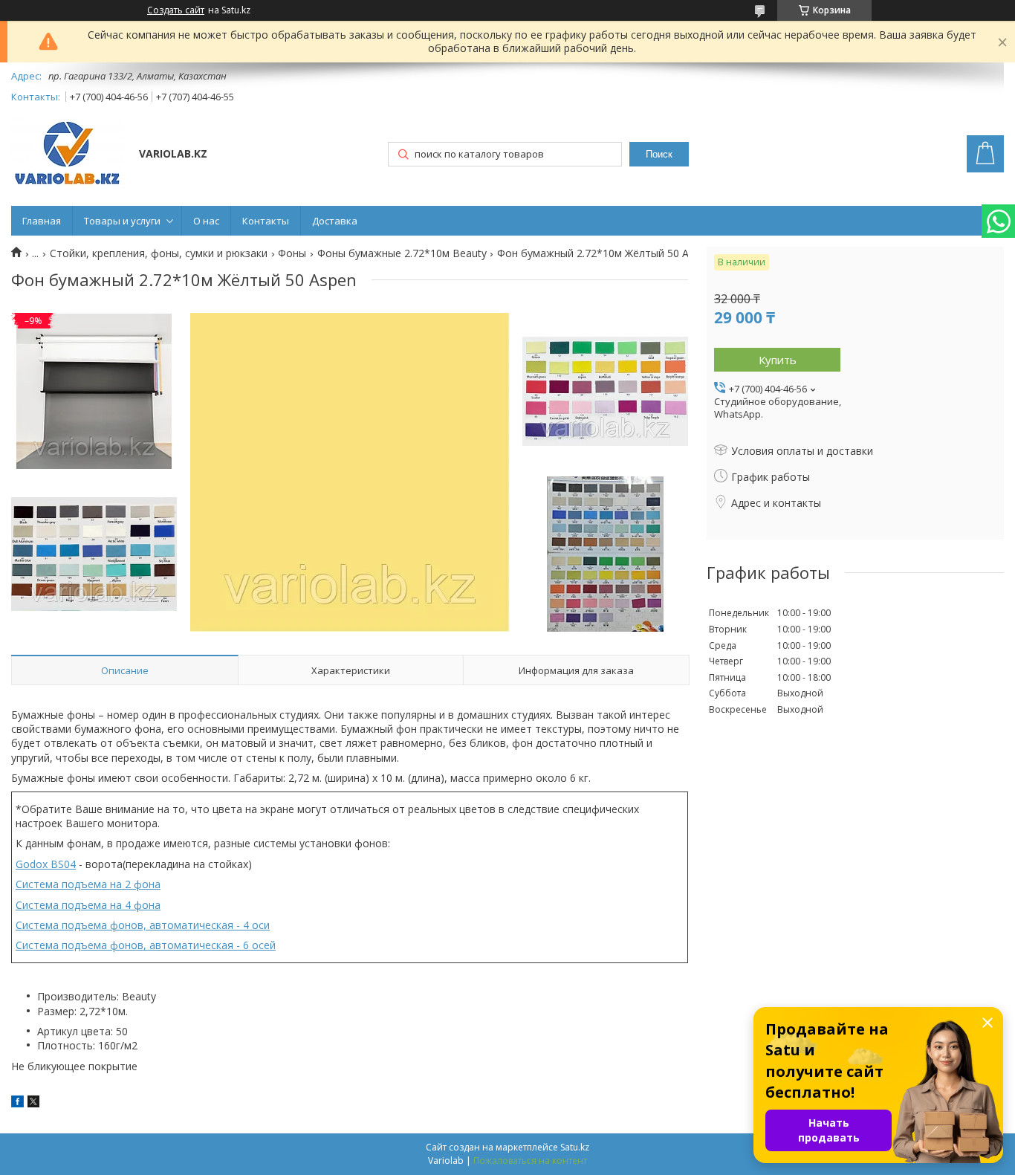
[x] (33, 1103)
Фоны (292, 253)
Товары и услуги (122, 220)
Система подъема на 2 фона (88, 884)
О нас (206, 220)
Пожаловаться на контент (530, 1160)
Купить (778, 359)
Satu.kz (574, 1147)
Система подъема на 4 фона (88, 905)
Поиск (659, 154)
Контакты (265, 220)
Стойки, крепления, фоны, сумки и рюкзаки (158, 253)
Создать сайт (175, 10)
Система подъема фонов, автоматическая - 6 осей (146, 945)
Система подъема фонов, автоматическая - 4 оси (143, 925)
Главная (41, 220)
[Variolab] (68, 155)
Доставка (334, 220)
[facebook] (17, 1103)
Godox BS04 (46, 864)
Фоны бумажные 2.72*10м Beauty (402, 253)
